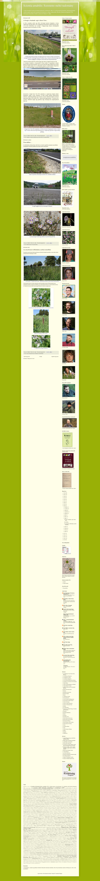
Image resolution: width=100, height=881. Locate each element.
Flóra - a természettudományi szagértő (68, 620)
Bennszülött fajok (34, 793)
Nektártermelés (71, 834)
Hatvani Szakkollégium (65, 810)
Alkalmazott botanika (35, 791)
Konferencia (70, 818)
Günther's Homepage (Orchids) (68, 757)
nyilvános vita (51, 839)
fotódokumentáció (40, 808)
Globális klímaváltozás (28, 809)
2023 (64, 497)
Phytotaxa (64, 715)
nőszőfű (63, 835)
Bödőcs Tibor (62, 794)
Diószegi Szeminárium (60, 798)
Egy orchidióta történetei (60, 799)
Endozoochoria (47, 802)
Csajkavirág (32, 137)
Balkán (59, 792)
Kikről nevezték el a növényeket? (64, 817)
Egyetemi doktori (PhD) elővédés (30, 800)
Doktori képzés (25, 799)
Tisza (35, 855)
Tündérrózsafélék (42, 858)
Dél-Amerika (39, 798)
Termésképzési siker (67, 852)
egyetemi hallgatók (58, 800)
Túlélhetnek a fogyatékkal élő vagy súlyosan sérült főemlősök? (68, 595)
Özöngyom (69, 841)
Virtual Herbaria (66, 751)
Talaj (75, 850)
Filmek (38, 807)
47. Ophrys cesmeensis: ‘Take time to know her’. (69, 667)
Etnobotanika (47, 804)
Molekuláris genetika (51, 833)
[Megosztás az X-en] (49, 135)
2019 (64, 504)
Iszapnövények (55, 814)
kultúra (30, 822)
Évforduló (36, 805)
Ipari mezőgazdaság (27, 814)
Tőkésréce (46, 855)
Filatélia (32, 807)
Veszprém (43, 862)
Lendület (53, 823)
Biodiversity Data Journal (67, 689)
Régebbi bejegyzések (55, 356)
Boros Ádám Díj (37, 794)
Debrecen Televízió (70, 797)
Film (35, 807)
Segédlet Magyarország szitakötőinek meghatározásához (69, 738)
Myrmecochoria (33, 834)
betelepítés (39, 793)
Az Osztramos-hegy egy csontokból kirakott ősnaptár (69, 616)
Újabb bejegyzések (27, 356)
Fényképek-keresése (59, 806)
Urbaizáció (69, 858)
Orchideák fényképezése (55, 840)
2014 (64, 538)
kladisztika (45, 818)
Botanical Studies (66, 693)
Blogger (60, 873)
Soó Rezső (24, 848)
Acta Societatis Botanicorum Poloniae (69, 680)
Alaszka (66, 790)
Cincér (27, 353)
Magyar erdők (63, 824)
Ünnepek (74, 859)
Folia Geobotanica (66, 697)
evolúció (40, 805)
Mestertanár (29, 832)
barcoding (62, 792)
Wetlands (64, 731)
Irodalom (36, 814)
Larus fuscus (74, 822)
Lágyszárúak (69, 822)
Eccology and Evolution (49, 799)
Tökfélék (50, 855)
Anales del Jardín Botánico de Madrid (69, 684)
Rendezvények (67, 844)
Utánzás (41, 859)
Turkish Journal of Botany (67, 729)
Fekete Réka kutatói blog (67, 644)
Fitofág (30, 353)
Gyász (56, 809)
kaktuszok (64, 815)
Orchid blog (65, 665)
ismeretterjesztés (41, 814)
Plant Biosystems (66, 716)
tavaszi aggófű (55, 851)
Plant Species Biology (66, 720)
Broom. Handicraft (67, 794)
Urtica (35, 859)
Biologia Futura (65, 793)
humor (55, 813)
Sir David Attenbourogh (68, 847)
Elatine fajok (74, 800)
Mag (25, 824)
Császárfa (33, 797)
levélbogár (63, 823)
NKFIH (55, 835)
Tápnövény (36, 353)
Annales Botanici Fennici (67, 685)
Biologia (64, 690)
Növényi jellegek (52, 836)
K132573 (55, 815)
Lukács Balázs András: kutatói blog (68, 632)
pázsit (54, 842)
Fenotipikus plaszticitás (48, 806)
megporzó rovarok (50, 831)
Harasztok (55, 810)
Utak (38, 859)
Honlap (44, 813)
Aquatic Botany (72, 791)
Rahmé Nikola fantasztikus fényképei (69, 740)
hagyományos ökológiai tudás (27, 810)
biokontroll (60, 793)
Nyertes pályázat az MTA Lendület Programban (68, 611)
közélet (47, 821)
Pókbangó (32, 843)
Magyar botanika (57, 824)
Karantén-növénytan (31, 816)
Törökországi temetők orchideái (71, 855)
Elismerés (45, 801)
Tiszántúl (38, 855)
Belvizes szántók (28, 793)
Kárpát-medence (41, 816)
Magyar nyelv (74, 824)
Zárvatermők (28, 863)
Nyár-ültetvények (42, 839)
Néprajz (47, 835)
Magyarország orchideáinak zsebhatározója (53, 827)
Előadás (55, 801)
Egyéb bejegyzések (67, 799)
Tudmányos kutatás (34, 856)
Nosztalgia (59, 835)
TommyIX (53, 873)
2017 (64, 533)
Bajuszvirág (55, 792)
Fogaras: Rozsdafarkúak (67, 606)
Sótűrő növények (29, 244)
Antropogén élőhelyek (65, 791)
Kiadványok (36, 817)
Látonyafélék (29, 823)
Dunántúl (43, 799)
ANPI (60, 791)
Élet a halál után (30, 801)
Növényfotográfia (40, 836)
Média (56, 830)
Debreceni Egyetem (30, 798)
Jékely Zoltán (74, 814)
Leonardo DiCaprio (57, 823)
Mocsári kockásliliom (32, 833)
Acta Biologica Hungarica (67, 676)
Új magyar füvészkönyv (56, 858)
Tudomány (40, 856)
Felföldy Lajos (28, 806)
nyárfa (47, 839)
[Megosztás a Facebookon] (50, 135)
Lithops (72, 823)
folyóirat (24, 808)
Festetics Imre (69, 806)
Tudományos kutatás (34, 857)
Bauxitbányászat (67, 792)
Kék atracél (33, 353)
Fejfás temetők (66, 805)
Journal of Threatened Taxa (67, 704)
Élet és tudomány (36, 801)
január (65, 531)
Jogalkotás (29, 815)
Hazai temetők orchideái (32, 812)
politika (41, 843)
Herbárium (39, 812)
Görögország (46, 809)
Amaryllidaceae (56, 791)
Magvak (52, 824)
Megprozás (56, 831)
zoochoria (32, 863)
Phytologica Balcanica (66, 712)
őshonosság (65, 841)
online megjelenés (37, 840)
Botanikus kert (57, 794)
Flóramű (58, 807)
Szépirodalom (26, 850)
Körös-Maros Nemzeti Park (33, 821)
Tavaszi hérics (60, 851)
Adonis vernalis (74, 789)
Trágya (26, 856)
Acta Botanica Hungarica (67, 678)
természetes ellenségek (74, 852)
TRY (29, 856)
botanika (46, 794)
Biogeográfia (56, 793)
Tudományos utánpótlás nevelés (69, 857)
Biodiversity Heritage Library (68, 750)
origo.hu (70, 840)
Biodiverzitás (51, 793)
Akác (44, 790)
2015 (64, 536)
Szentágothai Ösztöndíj (63, 849)
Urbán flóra (74, 858)
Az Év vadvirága (44, 792)
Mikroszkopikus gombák (40, 832)
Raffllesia (59, 844)
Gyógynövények (68, 809)
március (65, 528)
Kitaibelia (40, 818)
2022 (64, 499)
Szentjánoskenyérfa (74, 849)
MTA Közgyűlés (70, 833)
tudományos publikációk (50, 857)
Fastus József (53, 805)
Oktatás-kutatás (69, 839)
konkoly (74, 818)
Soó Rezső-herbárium (30, 848)
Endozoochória (52, 802)
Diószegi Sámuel (53, 798)
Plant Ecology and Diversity (67, 718)
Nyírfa (55, 839)
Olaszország (32, 840)
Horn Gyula (47, 813)
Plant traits (24, 843)
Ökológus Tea (36, 841)
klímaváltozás (56, 818)
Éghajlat (55, 799)
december (66, 507)
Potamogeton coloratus (61, 843)
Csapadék (24, 797)
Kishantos (24, 818)
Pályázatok (31, 842)
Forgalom (35, 808)
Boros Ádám (32, 794)
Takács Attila (71, 850)
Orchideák (48, 840)
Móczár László (25, 833)
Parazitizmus (35, 842)
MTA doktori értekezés (62, 833)
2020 (64, 502)
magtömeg (48, 824)
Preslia (64, 725)
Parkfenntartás (40, 842)
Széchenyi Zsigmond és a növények (36, 849)
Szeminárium (50, 849)
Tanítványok (41, 851)
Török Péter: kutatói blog (67, 625)
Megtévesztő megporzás (62, 831)
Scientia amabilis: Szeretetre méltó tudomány (48, 5)
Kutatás (45, 822)
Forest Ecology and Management (68, 699)
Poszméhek (55, 843)
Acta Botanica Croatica (67, 677)
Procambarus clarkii (29, 844)
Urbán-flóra (25, 859)
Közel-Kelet (43, 821)
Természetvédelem (45, 853)
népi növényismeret (42, 835)
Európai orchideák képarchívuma (68, 758)
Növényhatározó (46, 836)
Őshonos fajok (49, 841)
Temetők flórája (41, 353)
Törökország (54, 855)
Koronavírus (37, 820)
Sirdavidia (74, 847)
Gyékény (60, 809)
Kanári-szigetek (69, 815)
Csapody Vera (29, 797)
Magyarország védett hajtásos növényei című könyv (38, 828)
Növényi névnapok (70, 836)
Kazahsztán (62, 816)
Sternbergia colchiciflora (55, 848)
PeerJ (57, 842)
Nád (42, 834)
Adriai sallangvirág (27, 790)
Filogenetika (45, 807)
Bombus (75, 793)
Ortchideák (74, 840)
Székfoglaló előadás (45, 849)
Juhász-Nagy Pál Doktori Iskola (48, 815)
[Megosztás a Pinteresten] (51, 135)
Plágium (74, 842)
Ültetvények (70, 859)
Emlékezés (34, 802)
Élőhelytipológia (59, 801)
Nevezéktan (51, 835)
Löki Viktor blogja (66, 642)
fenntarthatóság (37, 806)
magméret (28, 824)
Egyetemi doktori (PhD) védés (51, 800)
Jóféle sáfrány (65, 628)
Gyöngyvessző (74, 809)
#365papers (25, 786)
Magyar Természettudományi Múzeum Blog (68, 614)
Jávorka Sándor (68, 814)
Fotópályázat (50, 808)
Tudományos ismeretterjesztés (63, 856)
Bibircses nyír (43, 793)
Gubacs (53, 809)
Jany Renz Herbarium (66, 753)
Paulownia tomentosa (49, 842)
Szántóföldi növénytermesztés (67, 848)
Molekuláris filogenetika (44, 833)
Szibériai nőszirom (39, 850)
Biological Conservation (67, 692)
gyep (63, 809)
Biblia (47, 793)
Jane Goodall (63, 814)
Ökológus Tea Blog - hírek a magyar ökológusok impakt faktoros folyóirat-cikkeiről (69, 747)
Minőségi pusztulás (61, 832)
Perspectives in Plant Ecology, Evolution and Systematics (70, 709)
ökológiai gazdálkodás (30, 841)
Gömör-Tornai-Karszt (40, 809)
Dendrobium (48, 798)
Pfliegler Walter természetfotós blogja (68, 649)
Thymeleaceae (32, 855)
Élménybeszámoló (50, 801)
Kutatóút (53, 822)
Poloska (45, 843)
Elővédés (74, 801)
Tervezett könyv (26, 855)
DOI (75, 798)
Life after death (68, 823)
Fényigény (54, 806)
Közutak (66, 821)
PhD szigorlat (65, 842)
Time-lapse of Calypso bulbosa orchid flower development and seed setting (69, 745)
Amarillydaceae (51, 791)
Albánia (70, 790)
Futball (62, 808)
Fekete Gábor (71, 805)
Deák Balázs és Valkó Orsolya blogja (68, 599)
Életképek (41, 801)
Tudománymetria (45, 856)
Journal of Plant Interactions (67, 703)
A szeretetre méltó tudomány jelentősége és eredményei (46, 788)
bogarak (72, 793)
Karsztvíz (58, 816)
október (65, 510)
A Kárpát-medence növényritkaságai (55, 786)
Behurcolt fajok (73, 792)
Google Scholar (65, 583)
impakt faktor (59, 813)
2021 (64, 501)
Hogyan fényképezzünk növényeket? (36, 813)
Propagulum (39, 844)
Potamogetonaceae (68, 843)
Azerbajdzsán (51, 792)
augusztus (66, 513)
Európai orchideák (73, 804)
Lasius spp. (24, 823)
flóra (55, 807)
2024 (64, 496)
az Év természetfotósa (37, 792)
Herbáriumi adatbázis (46, 812)
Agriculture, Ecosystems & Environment (70, 681)
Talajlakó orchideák (26, 851)
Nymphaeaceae (60, 839)
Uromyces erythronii (31, 859)
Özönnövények (74, 841)
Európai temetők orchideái (30, 805)
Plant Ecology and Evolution (68, 719)
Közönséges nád (55, 821)
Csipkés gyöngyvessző (39, 797)
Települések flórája (70, 851)
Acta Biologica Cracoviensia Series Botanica (69, 674)
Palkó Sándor (26, 842)
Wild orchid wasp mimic (67, 743)
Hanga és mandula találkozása (44, 810)
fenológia (42, 806)
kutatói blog (49, 822)
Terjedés (62, 852)
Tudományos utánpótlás (59, 857)
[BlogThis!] (48, 135)
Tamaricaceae (36, 851)
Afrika (38, 790)
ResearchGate (65, 588)
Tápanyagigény (46, 851)
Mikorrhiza (33, 832)
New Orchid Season (66, 639)
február (65, 529)
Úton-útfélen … (27, 142)
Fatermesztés (61, 805)
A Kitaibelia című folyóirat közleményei (70, 786)
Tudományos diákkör (53, 856)
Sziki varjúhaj (55, 850)
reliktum (63, 844)
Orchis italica (62, 840)
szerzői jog (34, 850)
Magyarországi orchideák (63, 828)
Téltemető (75, 851)
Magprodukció (38, 824)
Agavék (41, 790)
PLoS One (28, 843)
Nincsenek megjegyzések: (41, 135)
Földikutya (58, 808)
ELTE (24, 802)
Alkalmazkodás (29, 791)
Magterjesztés (44, 824)
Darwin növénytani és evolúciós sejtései (61, 797)
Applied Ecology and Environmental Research (69, 688)
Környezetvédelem (25, 821)
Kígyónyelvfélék (42, 817)
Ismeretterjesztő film (48, 814)
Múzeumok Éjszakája (26, 834)
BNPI (69, 793)
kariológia (36, 816)
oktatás (64, 839)
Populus (48, 843)
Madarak (75, 823)
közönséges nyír (61, 821)
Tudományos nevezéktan (42, 857)
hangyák (51, 810)
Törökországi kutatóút (60, 855)
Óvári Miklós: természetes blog (68, 628)
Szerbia (31, 850)
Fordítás (32, 808)
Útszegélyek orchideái (64, 859)
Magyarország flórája (71, 825)
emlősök (42, 802)
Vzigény (24, 863)
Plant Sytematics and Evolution (68, 722)
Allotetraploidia (45, 791)
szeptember (66, 511)
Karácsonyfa (25, 816)
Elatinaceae (69, 800)
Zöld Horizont (37, 863)
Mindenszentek (51, 832)
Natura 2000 (65, 834)
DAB (44, 797)
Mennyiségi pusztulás (69, 831)
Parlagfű (44, 842)
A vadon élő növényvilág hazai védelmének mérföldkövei (41, 789)
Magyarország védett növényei (38, 137)
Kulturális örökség (35, 822)
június (65, 516)
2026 (64, 493)
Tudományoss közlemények (27, 858)
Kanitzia (64, 706)
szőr (68, 850)
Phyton (64, 713)
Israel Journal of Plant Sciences (68, 700)
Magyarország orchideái (41, 827)
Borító (25, 794)
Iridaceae (32, 814)
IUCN (59, 814)
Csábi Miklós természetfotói (67, 741)
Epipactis (63, 802)
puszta (51, 844)
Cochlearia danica (55, 796)
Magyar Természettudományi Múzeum (40, 825)
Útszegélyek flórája (46, 137)
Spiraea (50, 848)
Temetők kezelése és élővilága (47, 852)
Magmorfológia (33, 824)
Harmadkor (59, 810)
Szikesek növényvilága (49, 850)
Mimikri (46, 832)
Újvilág (66, 858)
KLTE (60, 818)
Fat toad (57, 805)
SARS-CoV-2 (28, 847)
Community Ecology (66, 696)
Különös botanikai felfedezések (60, 822)
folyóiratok (28, 808)
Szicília (44, 850)
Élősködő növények (69, 801)
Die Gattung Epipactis (66, 755)
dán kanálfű (51, 797)
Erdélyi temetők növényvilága (39, 804)
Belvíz (24, 793)
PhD (62, 842)
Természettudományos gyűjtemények (35, 853)
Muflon (75, 833)
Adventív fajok (33, 790)
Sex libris (58, 847)
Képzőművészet (71, 816)
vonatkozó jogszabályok (33, 867)
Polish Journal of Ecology (67, 723)
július (65, 515)
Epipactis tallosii (68, 802)
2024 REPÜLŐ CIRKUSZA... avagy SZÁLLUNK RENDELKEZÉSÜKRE (69, 622)
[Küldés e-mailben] (47, 135)
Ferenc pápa (65, 806)
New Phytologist (66, 707)
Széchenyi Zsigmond (27, 849)
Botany (64, 695)
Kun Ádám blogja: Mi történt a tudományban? (69, 593)
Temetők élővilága (32, 852)
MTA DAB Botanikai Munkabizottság (67, 660)
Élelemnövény (25, 801)
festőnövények (75, 806)
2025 (64, 494)
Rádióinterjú (55, 844)
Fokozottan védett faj (72, 807)
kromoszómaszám (25, 822)
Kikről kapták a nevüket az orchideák (51, 817)
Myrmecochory (38, 834)
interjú (68, 813)
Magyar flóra (68, 824)
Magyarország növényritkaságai (29, 827)
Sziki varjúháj (60, 850)
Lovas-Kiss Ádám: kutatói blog (68, 655)
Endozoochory (58, 802)
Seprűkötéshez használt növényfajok (44, 847)
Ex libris (43, 805)
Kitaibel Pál (29, 818)
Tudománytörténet (35, 858)
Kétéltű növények (30, 817)
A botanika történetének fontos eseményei (38, 786)
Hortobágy (51, 813)
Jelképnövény (25, 815)
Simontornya (62, 847)
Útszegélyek (50, 859)
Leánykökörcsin (39, 823)
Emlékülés (38, 802)
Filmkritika (41, 807)
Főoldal (40, 356)
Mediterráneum (40, 831)
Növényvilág (36, 839)
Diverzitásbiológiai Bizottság (69, 798)
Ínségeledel (64, 813)
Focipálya (66, 807)
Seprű (37, 847)
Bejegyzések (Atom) (31, 358)
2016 (64, 535)
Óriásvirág (66, 840)
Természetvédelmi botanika (54, 853)
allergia (41, 791)
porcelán (52, 843)
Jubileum (40, 815)
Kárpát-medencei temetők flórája (50, 816)
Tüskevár (47, 858)
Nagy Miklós (60, 834)
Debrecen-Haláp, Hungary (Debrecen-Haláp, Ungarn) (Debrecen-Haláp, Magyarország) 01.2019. (69, 651)
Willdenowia (65, 733)
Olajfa (28, 840)
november (66, 508)
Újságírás (62, 858)
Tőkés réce (42, 855)
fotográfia (45, 808)
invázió (71, 813)
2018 (64, 505)
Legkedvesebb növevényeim (46, 823)
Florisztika (62, 807)
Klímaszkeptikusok (50, 818)
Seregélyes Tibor (53, 847)
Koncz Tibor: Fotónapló (67, 605)
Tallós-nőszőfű (32, 851)
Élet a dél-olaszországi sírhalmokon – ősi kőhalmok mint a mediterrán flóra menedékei (69, 601)
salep (67, 846)
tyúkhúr (51, 858)
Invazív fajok (75, 813)
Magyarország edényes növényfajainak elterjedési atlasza (57, 825)
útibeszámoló (45, 859)
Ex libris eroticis (48, 805)
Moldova (38, 833)
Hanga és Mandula (36, 810)
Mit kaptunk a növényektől (70, 832)
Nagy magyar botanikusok (52, 834)
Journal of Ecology (66, 701)
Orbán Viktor (43, 840)
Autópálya (28, 137)
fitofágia (53, 807)
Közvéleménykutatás (71, 821)
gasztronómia (75, 808)
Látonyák (33, 823)
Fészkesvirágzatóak (27, 807)
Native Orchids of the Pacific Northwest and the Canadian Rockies (68, 637)
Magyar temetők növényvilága (27, 825)
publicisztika (44, 844)
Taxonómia (65, 851)
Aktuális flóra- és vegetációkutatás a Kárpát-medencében (55, 790)
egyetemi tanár (64, 800)
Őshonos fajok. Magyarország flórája (57, 841)
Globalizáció (33, 809)
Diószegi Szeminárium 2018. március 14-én (69, 662)
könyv (60, 820)
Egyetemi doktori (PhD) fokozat (41, 800)
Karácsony (74, 815)
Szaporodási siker (74, 848)
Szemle (54, 849)
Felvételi (33, 806)
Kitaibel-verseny (35, 818)
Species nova (46, 848)
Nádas (45, 834)
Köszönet (39, 821)
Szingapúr (64, 850)
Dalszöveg (47, 797)
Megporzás (45, 831)
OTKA (24, 841)
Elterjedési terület (28, 802)
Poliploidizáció (37, 843)
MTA (56, 833)
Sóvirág (42, 848)
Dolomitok (35, 799)
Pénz (59, 842)
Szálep (61, 848)
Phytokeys (65, 711)
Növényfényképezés (33, 836)
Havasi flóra (71, 810)
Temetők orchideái (56, 852)
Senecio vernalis (33, 847)
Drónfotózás (39, 799)
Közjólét (51, 821)
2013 (64, 539)
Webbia (64, 730)
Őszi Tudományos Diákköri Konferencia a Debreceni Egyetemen (69, 657)
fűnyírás (65, 808)
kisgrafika (74, 817)
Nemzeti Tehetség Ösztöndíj (34, 835)
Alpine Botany (65, 683)
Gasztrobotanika (69, 808)
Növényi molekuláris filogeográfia (61, 836)
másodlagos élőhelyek (31, 830)
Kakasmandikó (60, 815)
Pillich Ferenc (70, 842)
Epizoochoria (74, 802)
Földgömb (54, 808)
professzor (35, 844)
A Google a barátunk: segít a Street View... (35, 20)
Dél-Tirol (44, 798)
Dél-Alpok (35, 798)
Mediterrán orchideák (33, 831)
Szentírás (69, 849)
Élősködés (64, 801)
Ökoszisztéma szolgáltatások (42, 841)
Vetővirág (52, 862)
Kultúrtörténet (41, 822)
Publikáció (48, 844)
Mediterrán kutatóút (66, 645)
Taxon (64, 727)
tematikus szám (26, 852)
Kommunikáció (65, 818)
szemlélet (58, 849)
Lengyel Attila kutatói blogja (68, 609)
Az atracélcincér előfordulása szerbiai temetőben (37, 250)
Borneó (28, 794)
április (65, 526)
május (65, 518)
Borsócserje (42, 794)
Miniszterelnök (56, 832)
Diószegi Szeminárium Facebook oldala (69, 754)
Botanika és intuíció (51, 794)
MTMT (64, 581)
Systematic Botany (66, 726)
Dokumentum (30, 799)
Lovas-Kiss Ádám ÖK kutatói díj (68, 633)
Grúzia (50, 809)
